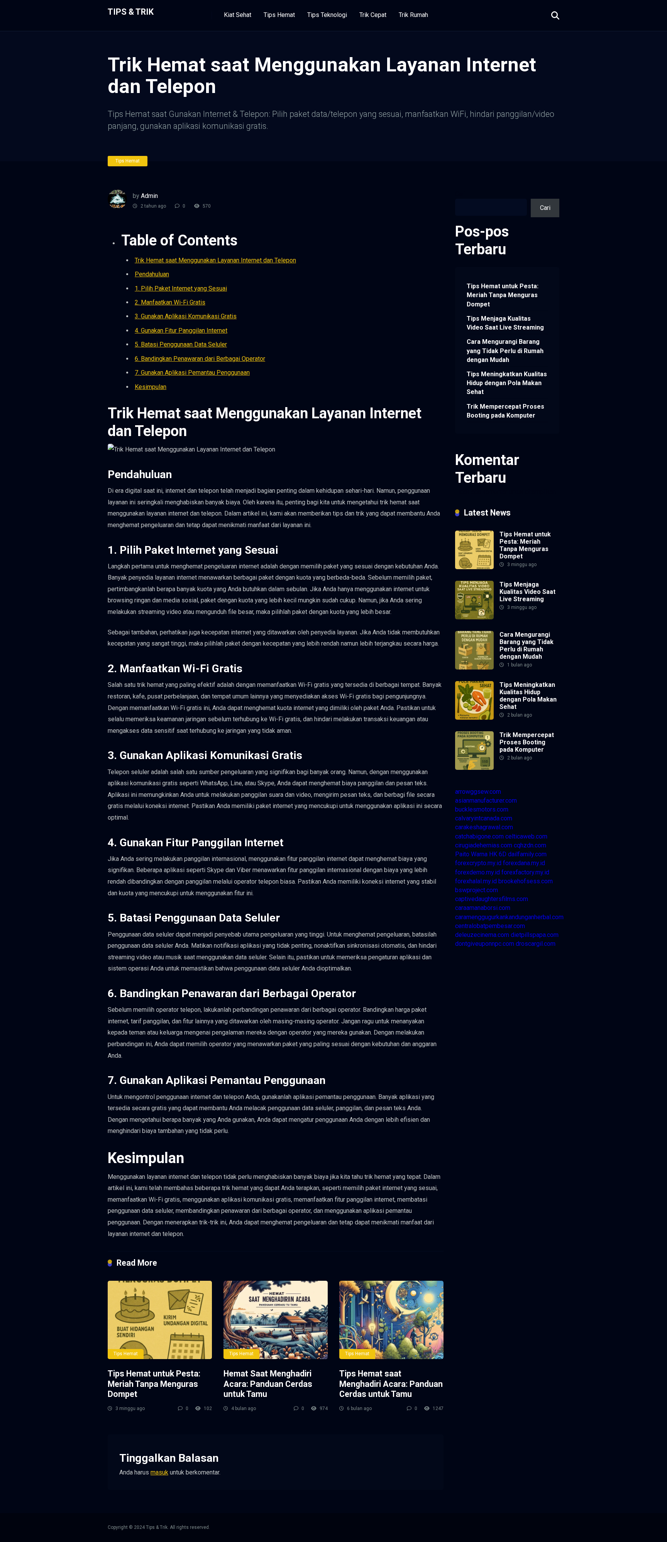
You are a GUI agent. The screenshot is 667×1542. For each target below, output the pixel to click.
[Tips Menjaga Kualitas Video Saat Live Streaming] (474, 617)
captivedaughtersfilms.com (491, 899)
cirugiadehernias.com (483, 845)
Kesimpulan (150, 387)
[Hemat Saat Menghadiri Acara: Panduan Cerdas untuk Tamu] (275, 1320)
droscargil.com (535, 943)
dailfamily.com (527, 854)
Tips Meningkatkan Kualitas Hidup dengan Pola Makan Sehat (507, 383)
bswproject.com (476, 890)
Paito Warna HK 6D (480, 854)
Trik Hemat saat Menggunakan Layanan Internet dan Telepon (215, 260)
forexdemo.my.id (477, 872)
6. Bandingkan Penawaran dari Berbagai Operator (200, 358)
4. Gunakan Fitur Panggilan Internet (181, 330)
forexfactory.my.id (525, 872)
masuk (159, 1472)
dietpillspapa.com (535, 934)
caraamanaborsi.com (482, 907)
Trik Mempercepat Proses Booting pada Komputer (505, 411)
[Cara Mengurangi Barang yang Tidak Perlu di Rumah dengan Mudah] (474, 667)
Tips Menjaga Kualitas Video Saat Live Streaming (505, 323)
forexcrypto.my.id (478, 863)
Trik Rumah (413, 15)
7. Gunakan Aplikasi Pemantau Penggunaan (192, 372)
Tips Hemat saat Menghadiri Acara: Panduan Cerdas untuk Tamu (391, 1384)
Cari (460, 194)
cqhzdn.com (530, 845)
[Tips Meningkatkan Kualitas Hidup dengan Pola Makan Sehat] (474, 717)
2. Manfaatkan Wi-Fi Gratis (170, 302)
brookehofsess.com (525, 881)
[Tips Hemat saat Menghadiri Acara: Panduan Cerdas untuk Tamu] (391, 1320)
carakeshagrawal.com (484, 827)
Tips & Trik (131, 11)
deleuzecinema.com (482, 934)
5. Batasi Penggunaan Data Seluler (181, 344)
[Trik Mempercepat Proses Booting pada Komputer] (474, 767)
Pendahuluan (152, 274)
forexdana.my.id (524, 863)
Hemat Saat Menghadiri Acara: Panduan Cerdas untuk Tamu (267, 1384)
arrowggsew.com (478, 791)
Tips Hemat (279, 15)
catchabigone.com (479, 836)
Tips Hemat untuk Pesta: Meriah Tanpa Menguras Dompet (154, 1384)
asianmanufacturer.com (486, 800)
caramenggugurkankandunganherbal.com (509, 917)
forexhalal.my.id (476, 881)
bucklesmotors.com (481, 809)
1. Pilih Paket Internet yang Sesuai (181, 288)
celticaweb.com (526, 836)
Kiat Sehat (237, 15)
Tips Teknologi (327, 15)
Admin (149, 196)
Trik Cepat (372, 15)
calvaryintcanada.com (483, 818)
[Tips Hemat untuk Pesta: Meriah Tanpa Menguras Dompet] (160, 1320)
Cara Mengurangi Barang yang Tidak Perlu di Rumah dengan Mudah (505, 350)
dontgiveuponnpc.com (484, 943)
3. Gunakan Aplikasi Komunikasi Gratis (186, 316)
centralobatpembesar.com (490, 926)
